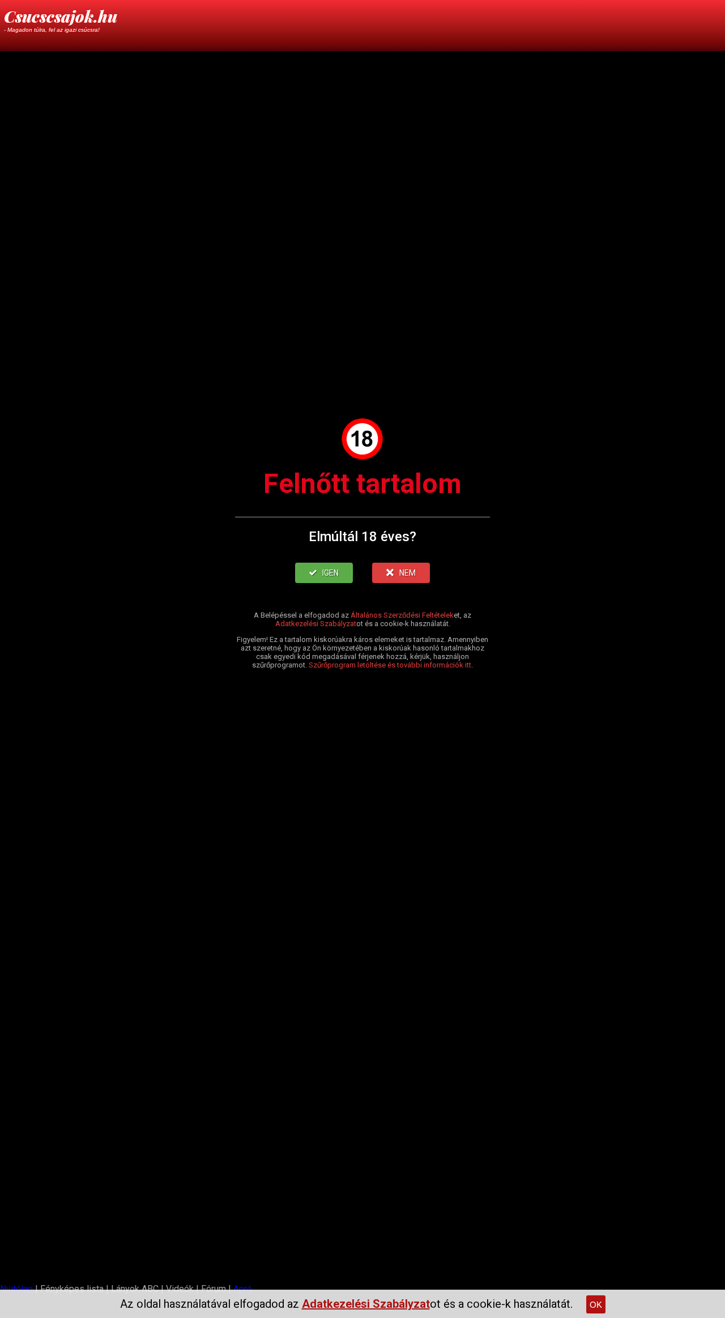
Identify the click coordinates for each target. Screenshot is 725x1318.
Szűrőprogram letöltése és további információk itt (390, 665)
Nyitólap (16, 1288)
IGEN (330, 572)
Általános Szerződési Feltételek (402, 615)
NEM (407, 572)
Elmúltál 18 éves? (362, 537)
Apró (242, 1288)
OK (596, 1305)
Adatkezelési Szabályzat (315, 623)
